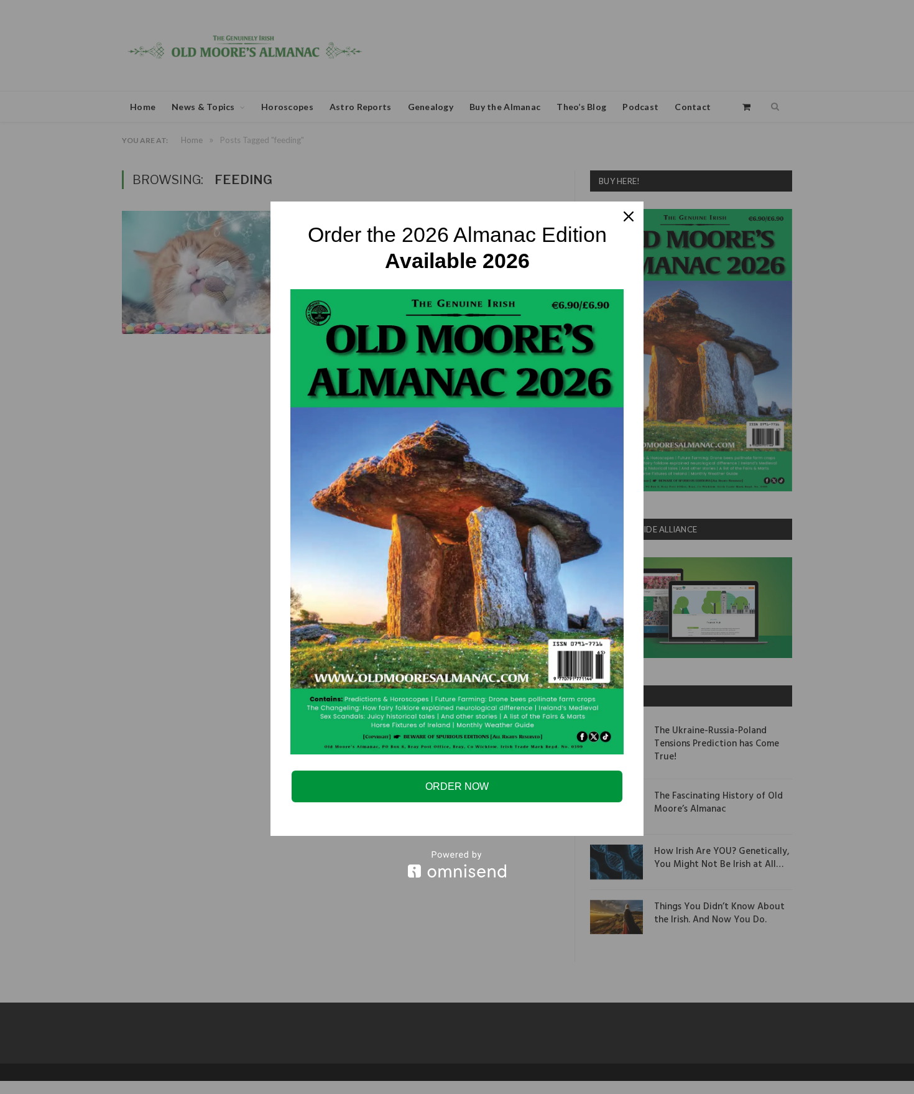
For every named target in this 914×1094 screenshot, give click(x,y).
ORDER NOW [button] (457, 786)
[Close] (629, 216)
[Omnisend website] (457, 864)
